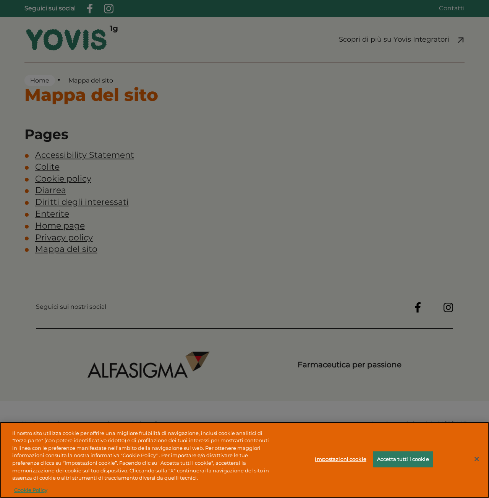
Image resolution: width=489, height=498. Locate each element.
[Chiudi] (476, 459)
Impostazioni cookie (340, 459)
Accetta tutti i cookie (403, 459)
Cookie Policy (30, 490)
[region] (244, 460)
